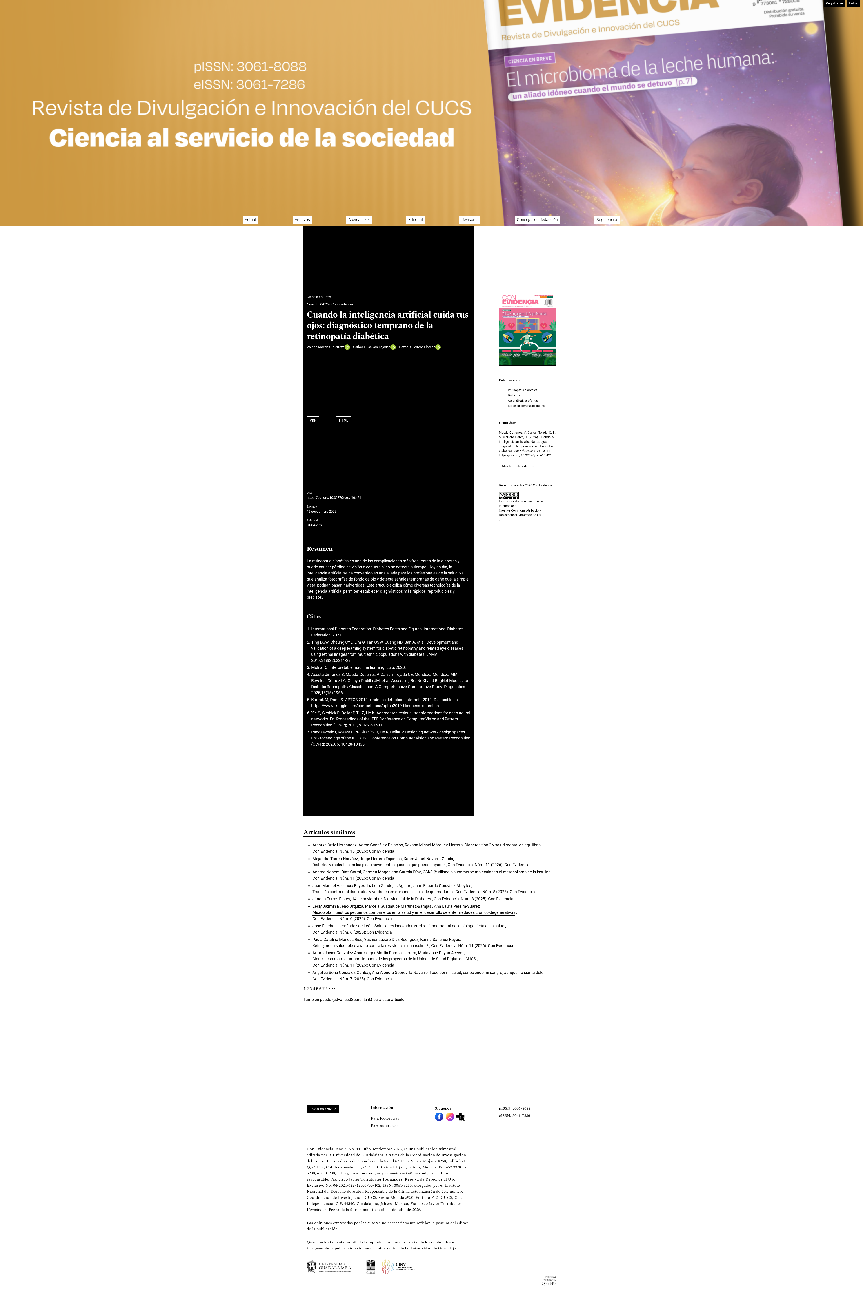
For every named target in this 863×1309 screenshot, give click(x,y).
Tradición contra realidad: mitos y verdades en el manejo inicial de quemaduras (382, 891)
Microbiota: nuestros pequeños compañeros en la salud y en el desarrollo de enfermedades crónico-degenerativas (413, 912)
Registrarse (834, 3)
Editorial (415, 219)
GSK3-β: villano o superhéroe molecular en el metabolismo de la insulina (487, 872)
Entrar (853, 3)
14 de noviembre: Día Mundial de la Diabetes (391, 898)
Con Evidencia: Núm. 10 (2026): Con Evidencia (353, 851)
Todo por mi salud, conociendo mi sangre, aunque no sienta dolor (487, 972)
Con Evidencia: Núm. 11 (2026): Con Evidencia (488, 864)
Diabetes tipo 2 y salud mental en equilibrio (503, 845)
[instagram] (450, 1117)
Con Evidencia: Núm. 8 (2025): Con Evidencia (495, 891)
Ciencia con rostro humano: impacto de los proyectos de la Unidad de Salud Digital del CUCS (394, 958)
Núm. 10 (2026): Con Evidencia (330, 304)
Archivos (302, 219)
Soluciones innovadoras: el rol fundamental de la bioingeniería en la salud (439, 925)
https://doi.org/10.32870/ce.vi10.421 (334, 498)
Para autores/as (384, 1126)
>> (333, 988)
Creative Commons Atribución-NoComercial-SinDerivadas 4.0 (520, 513)
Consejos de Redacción (537, 219)
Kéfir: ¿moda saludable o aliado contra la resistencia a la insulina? (370, 945)
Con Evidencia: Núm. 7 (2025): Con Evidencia (352, 978)
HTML (343, 420)
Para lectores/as (385, 1118)
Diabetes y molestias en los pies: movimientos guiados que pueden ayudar (378, 864)
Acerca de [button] (357, 219)
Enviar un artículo (322, 1109)
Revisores (469, 219)
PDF (313, 420)
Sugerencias (607, 219)
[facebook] (439, 1117)
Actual (250, 219)
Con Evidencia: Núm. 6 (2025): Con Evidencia (352, 918)
